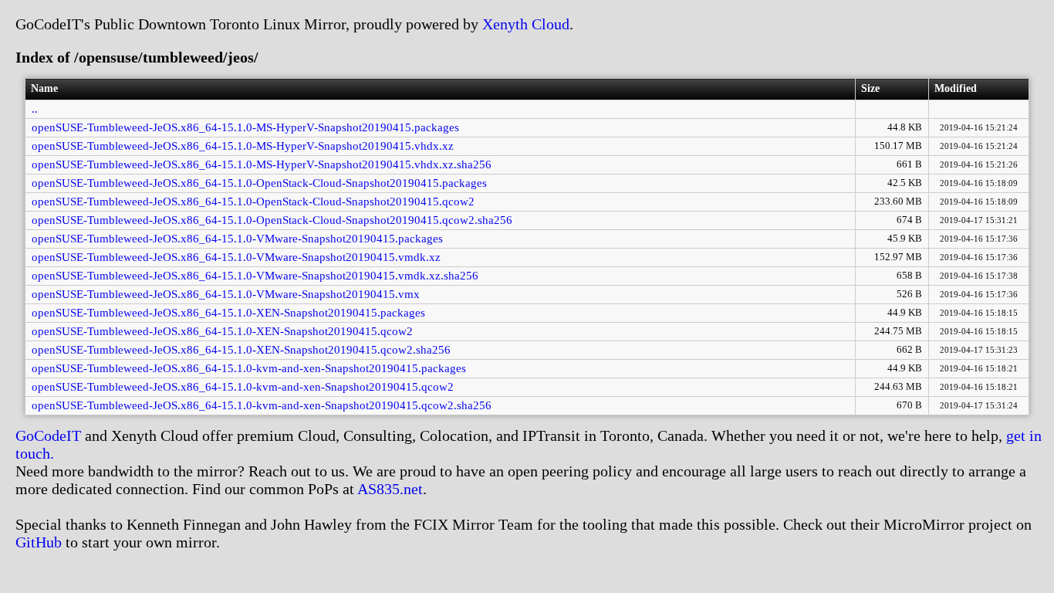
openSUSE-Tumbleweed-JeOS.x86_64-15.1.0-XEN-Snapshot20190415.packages (228, 313)
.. (35, 109)
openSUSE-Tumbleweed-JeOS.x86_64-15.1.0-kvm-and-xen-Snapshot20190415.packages (249, 368)
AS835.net (390, 488)
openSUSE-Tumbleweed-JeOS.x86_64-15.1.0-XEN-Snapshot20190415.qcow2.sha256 (241, 350)
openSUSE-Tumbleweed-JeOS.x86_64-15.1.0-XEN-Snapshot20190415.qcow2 (222, 331)
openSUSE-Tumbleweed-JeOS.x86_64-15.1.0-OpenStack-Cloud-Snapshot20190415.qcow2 (253, 201)
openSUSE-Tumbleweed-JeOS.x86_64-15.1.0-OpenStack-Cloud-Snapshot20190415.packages (259, 183)
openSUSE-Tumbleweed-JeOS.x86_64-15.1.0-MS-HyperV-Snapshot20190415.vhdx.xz (243, 146)
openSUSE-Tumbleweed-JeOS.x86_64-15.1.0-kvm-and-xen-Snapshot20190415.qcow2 (243, 387)
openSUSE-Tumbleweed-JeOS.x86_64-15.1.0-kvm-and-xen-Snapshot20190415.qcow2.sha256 (262, 405)
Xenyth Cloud (525, 23)
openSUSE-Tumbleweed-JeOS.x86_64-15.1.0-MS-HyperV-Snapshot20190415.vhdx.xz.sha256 (262, 164)
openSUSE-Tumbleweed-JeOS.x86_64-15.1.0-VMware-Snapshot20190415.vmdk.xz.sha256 (255, 275)
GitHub (38, 542)
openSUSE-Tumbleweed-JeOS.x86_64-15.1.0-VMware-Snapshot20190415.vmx (226, 294)
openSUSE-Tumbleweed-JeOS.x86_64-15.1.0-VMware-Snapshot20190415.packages (237, 238)
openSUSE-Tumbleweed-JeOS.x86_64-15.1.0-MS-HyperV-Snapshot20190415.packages (245, 127)
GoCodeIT (48, 435)
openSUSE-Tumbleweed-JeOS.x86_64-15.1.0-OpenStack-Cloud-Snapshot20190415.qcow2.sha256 (272, 220)
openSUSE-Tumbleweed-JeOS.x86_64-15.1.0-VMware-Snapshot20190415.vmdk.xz (236, 257)
